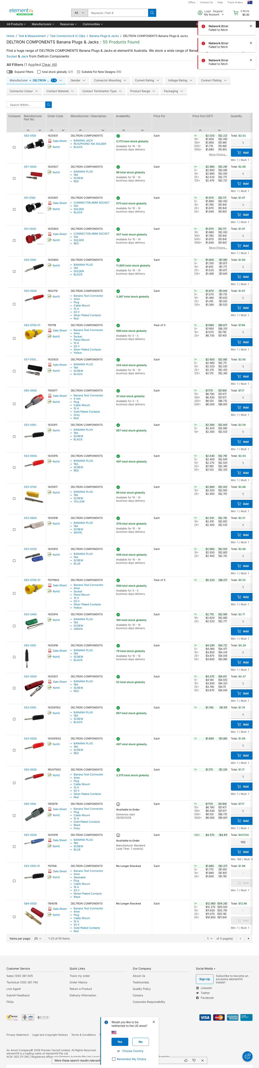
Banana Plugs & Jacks (104, 36)
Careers (138, 995)
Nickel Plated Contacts (88, 893)
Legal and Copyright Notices (50, 1034)
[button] (16, 24)
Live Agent (13, 988)
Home (10, 36)
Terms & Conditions (83, 1034)
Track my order (80, 975)
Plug (76, 302)
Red (76, 318)
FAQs (10, 1001)
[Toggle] (9, 71)
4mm (77, 299)
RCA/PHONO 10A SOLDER (90, 143)
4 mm (77, 398)
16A (76, 174)
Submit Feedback (18, 995)
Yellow (78, 352)
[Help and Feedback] (247, 1056)
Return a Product (81, 988)
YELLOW (79, 501)
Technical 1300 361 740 (22, 982)
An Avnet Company (18, 1050)
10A (76, 205)
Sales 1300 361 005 (19, 975)
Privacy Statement (17, 1034)
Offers (191, 2)
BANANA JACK (83, 140)
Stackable (80, 877)
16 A (76, 887)
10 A (76, 308)
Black (77, 825)
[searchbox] (118, 13)
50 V (77, 312)
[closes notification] (251, 9)
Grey (77, 414)
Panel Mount (81, 339)
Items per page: (20, 938)
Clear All (49, 65)
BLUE (77, 563)
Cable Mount (82, 305)
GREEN (78, 628)
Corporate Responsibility (149, 1001)
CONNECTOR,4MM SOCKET (91, 202)
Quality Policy (142, 988)
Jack (24, 56)
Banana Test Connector (88, 295)
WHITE (78, 532)
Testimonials (141, 982)
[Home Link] (21, 12)
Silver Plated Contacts (87, 315)
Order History (78, 982)
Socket (11, 56)
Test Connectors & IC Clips (67, 36)
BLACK (78, 147)
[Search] (152, 13)
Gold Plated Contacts (87, 411)
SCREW (78, 178)
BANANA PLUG (83, 171)
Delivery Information (83, 995)
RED (76, 181)
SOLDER (79, 209)
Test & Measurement (32, 36)
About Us (139, 975)
